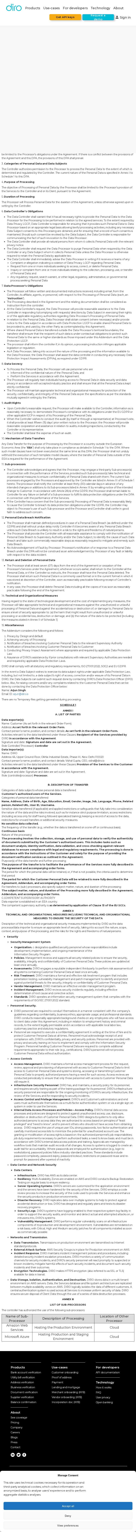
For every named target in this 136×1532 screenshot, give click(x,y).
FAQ (98, 1392)
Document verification (24, 1392)
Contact (15, 1447)
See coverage (19, 1417)
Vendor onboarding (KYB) (67, 1397)
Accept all (68, 1506)
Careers (15, 1432)
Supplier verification (22, 1397)
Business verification (23, 1387)
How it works (103, 1387)
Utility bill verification (23, 1377)
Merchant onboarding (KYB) (68, 1392)
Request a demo (98, 17)
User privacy (103, 1397)
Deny (68, 1515)
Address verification (22, 1382)
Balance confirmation (23, 1402)
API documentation (108, 1372)
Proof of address (62, 1377)
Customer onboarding (65, 1372)
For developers (75, 8)
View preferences (68, 1525)
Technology (100, 8)
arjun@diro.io (21, 694)
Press (14, 1442)
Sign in (123, 17)
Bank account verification (26, 1372)
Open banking (104, 1402)
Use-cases (51, 8)
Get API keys (65, 17)
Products (32, 8)
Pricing (15, 1422)
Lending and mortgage (66, 1387)
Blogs (14, 1437)
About (118, 8)
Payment (57, 1382)
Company (16, 1427)
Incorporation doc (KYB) (66, 1402)
